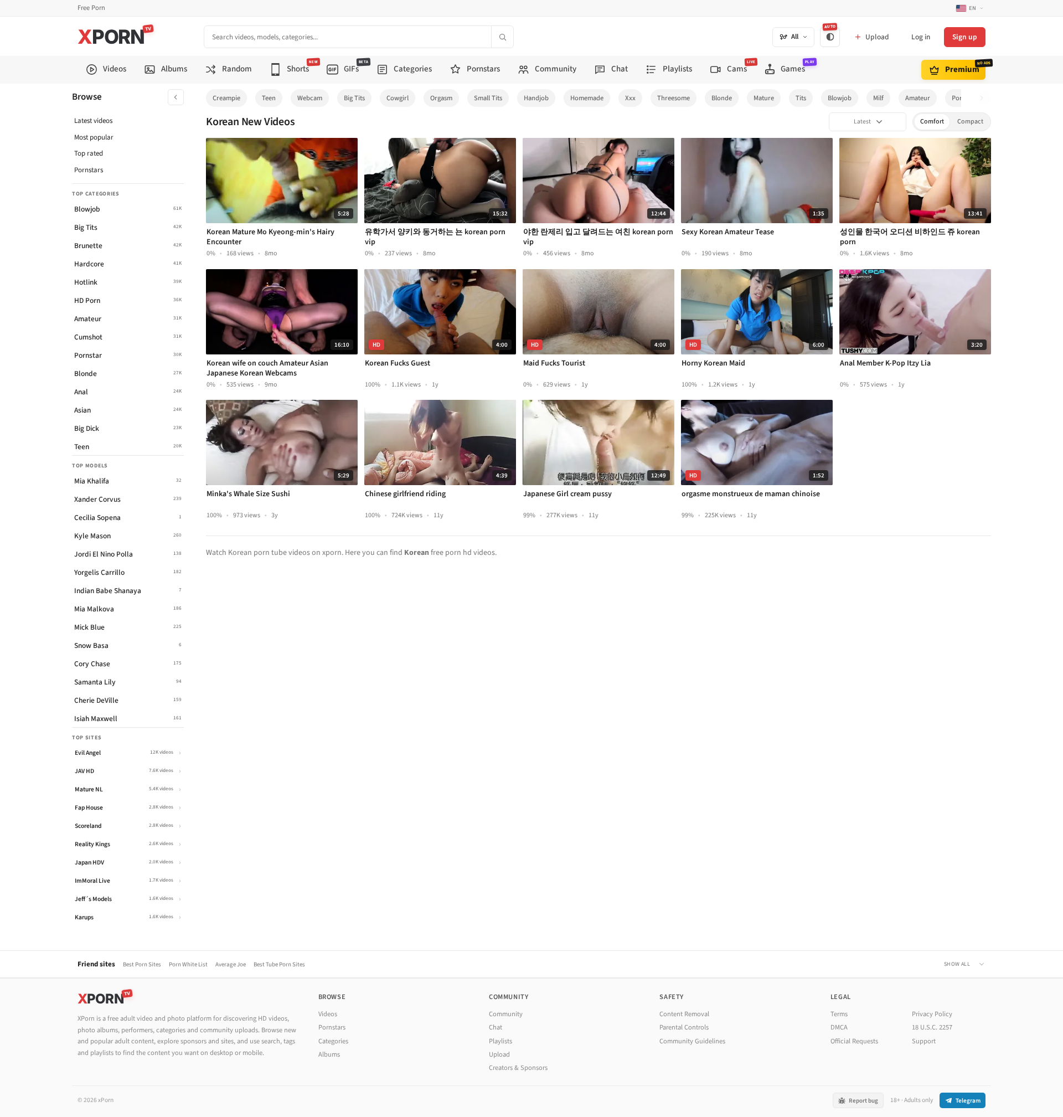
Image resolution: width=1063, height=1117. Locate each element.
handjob (536, 98)
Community (506, 1014)
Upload (499, 1054)
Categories (333, 1041)
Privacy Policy (932, 1014)
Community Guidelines (692, 1041)
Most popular (93, 137)
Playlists (500, 1041)
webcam (309, 98)
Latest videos (93, 121)
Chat (495, 1027)
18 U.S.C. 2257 (932, 1027)
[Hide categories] (176, 97)
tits (801, 98)
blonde (721, 98)
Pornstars (88, 170)
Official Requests (854, 1041)
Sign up (964, 37)
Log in (920, 37)
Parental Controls (684, 1027)
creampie (226, 98)
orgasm (441, 98)
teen (269, 98)
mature (764, 98)
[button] (985, 98)
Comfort (932, 121)
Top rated (88, 153)
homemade (586, 98)
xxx (630, 98)
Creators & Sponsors (518, 1068)
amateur (917, 98)
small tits (488, 98)
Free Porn (91, 8)
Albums (329, 1054)
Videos (327, 1014)
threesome (673, 98)
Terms (839, 1014)
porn (959, 98)
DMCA (839, 1027)
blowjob (840, 98)
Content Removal (684, 1014)
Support (924, 1041)
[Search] (502, 37)
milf (878, 98)
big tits (354, 98)
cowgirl (397, 98)
